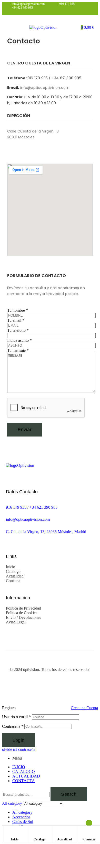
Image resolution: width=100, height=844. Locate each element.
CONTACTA (23, 781)
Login (19, 740)
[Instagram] (20, 152)
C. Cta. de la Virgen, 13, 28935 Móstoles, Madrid (46, 531)
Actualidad (64, 839)
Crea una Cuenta (84, 708)
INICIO (18, 767)
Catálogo (39, 839)
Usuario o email (16, 717)
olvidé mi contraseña (18, 749)
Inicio (14, 839)
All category (22, 812)
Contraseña (12, 726)
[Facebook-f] (10, 152)
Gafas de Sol (22, 821)
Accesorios (21, 817)
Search (68, 794)
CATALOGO (23, 771)
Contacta (89, 839)
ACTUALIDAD (26, 776)
